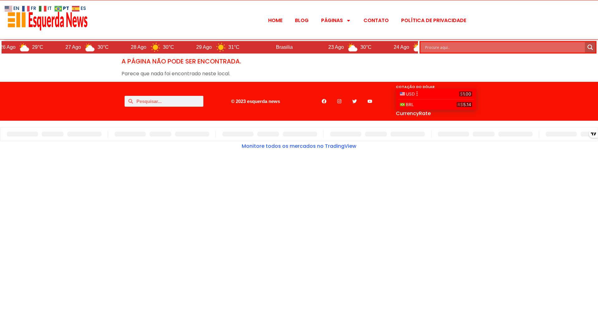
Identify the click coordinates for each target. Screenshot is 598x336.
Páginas (332, 20)
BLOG (302, 20)
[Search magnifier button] (590, 47)
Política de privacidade (433, 20)
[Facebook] (324, 101)
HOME (275, 20)
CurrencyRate (413, 113)
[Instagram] (339, 101)
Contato (376, 20)
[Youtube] (369, 101)
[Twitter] (354, 101)
